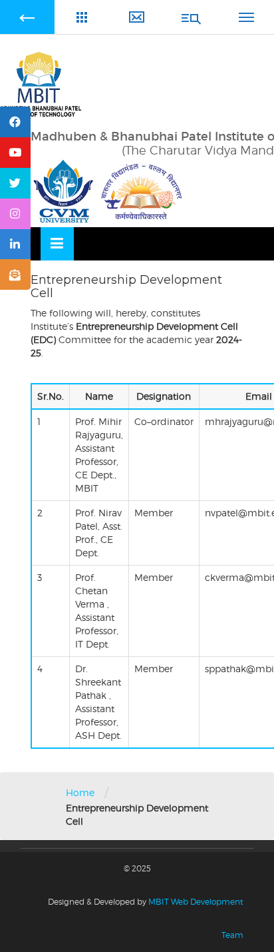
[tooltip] (15, 122)
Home (80, 792)
